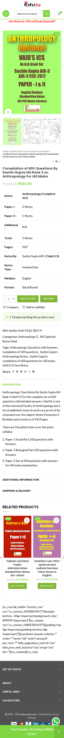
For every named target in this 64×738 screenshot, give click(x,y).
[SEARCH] (46, 13)
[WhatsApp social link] (29, 371)
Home (5, 151)
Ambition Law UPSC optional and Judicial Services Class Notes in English (47, 568)
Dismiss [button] (59, 731)
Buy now (48, 298)
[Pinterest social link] (21, 371)
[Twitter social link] (17, 371)
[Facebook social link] (13, 371)
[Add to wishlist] (27, 520)
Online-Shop (16, 151)
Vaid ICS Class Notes (15, 365)
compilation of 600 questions (20, 352)
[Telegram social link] (33, 371)
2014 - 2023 (14, 714)
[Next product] (60, 161)
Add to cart (28, 298)
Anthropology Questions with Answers (34, 347)
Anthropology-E (28, 336)
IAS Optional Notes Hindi (36, 151)
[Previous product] (53, 161)
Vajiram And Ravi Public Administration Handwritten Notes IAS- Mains (17, 568)
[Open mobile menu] (6, 13)
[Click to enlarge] (8, 112)
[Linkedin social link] (25, 371)
